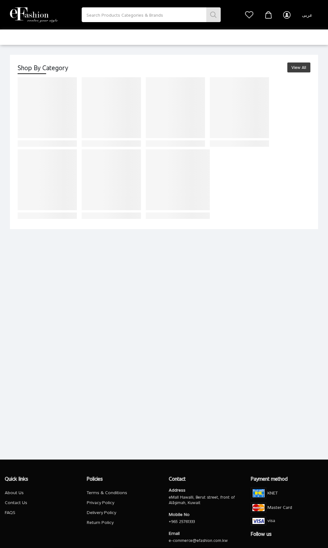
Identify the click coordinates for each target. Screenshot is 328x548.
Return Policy (100, 522)
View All (298, 67)
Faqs (10, 512)
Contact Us (16, 502)
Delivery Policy (101, 512)
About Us (14, 492)
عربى (307, 15)
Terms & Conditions (107, 492)
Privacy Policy (100, 502)
